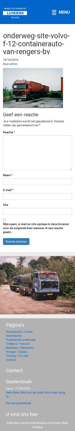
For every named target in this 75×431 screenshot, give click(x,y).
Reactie (9, 132)
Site (5, 204)
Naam (8, 175)
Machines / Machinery (20, 347)
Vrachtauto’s (14, 335)
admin (14, 64)
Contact (11, 359)
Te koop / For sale (17, 355)
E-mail (8, 190)
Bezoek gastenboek (18, 403)
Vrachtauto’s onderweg (20, 339)
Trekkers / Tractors (18, 343)
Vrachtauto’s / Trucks (19, 331)
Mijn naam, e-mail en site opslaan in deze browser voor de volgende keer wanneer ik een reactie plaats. (36, 228)
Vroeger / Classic (16, 351)
